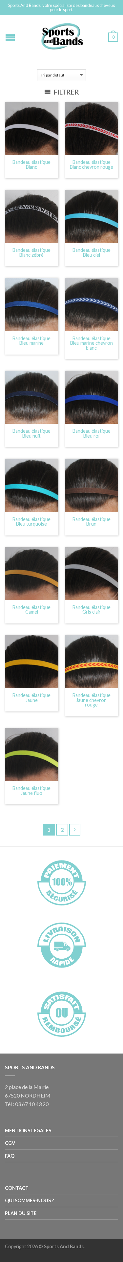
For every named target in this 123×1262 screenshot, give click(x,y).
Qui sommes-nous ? (29, 1200)
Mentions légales (28, 1130)
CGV (10, 1143)
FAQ (9, 1156)
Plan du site (20, 1213)
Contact (17, 1188)
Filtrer (65, 92)
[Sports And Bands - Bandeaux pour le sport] (62, 34)
